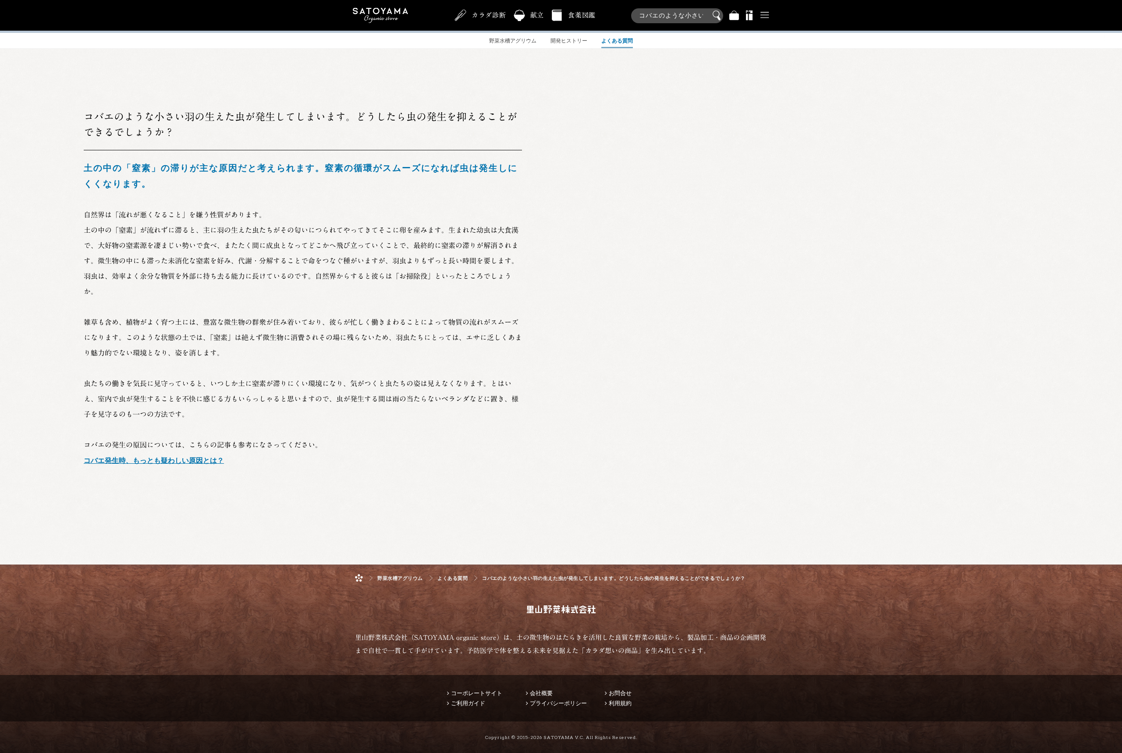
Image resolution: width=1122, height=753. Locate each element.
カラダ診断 (489, 15)
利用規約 (620, 703)
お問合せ (620, 693)
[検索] (677, 11)
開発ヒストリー (568, 41)
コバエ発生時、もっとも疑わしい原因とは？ (154, 460)
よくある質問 (452, 578)
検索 (718, 16)
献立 (537, 15)
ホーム (359, 578)
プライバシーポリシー (558, 703)
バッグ (734, 16)
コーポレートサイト (476, 693)
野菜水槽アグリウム (400, 578)
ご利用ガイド (468, 703)
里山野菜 (380, 15)
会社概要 (541, 693)
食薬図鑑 (582, 15)
